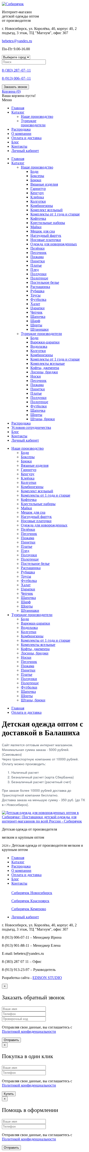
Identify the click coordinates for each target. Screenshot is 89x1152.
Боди (34, 171)
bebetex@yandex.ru (17, 41)
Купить (9, 1094)
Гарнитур (38, 189)
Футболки (38, 406)
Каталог (17, 112)
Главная (17, 108)
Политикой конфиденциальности (29, 1031)
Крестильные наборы (47, 223)
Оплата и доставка (26, 712)
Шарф (35, 321)
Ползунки (38, 274)
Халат (35, 304)
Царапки (37, 308)
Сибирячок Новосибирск (31, 893)
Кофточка (38, 218)
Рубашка (37, 291)
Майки (36, 227)
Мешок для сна (42, 231)
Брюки (35, 180)
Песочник (38, 253)
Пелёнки (37, 248)
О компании (21, 134)
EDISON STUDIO (47, 978)
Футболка (38, 299)
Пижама (37, 257)
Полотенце (39, 278)
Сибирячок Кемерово (28, 909)
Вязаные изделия (44, 184)
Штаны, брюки (42, 419)
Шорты (36, 325)
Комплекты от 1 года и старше (55, 214)
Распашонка (40, 287)
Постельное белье (44, 282)
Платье (36, 265)
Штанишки (39, 329)
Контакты (19, 146)
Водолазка (38, 346)
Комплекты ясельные (47, 363)
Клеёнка (37, 197)
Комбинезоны (41, 206)
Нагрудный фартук (45, 235)
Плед (34, 270)
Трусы (35, 295)
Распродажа (21, 129)
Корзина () (11, 91)
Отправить (11, 1040)
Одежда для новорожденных (53, 244)
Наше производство (37, 116)
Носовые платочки (45, 240)
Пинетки (37, 261)
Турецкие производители (33, 123)
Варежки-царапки (45, 342)
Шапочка (37, 317)
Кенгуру (37, 193)
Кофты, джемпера (44, 368)
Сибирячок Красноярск (30, 901)
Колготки (38, 201)
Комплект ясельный (46, 210)
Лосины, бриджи (44, 372)
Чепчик (36, 312)
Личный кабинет (25, 151)
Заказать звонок (15, 87)
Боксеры (37, 176)
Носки (35, 376)
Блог (15, 142)
